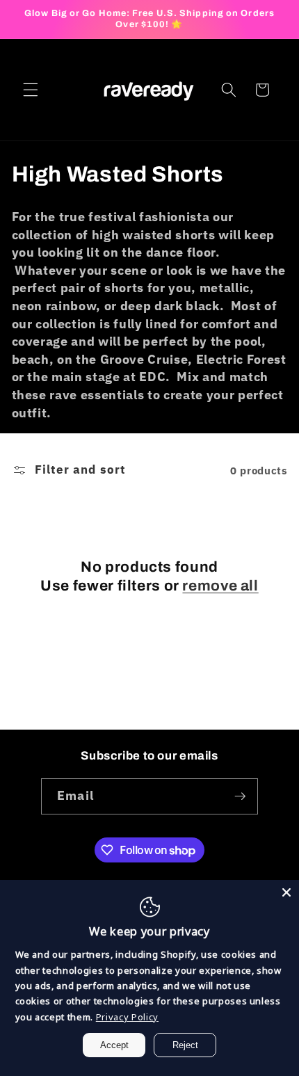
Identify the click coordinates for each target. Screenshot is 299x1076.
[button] (30, 89)
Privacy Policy (127, 1017)
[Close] (286, 892)
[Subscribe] (240, 796)
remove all (220, 585)
